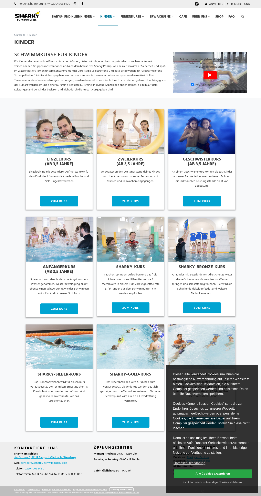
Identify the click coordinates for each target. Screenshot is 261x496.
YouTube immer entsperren (212, 84)
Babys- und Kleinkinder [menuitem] (72, 16)
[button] (242, 16)
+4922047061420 (58, 4)
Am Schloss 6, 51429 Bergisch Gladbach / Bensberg (45, 457)
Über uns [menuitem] (199, 16)
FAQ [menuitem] (231, 16)
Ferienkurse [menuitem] (131, 16)
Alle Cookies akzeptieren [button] (213, 473)
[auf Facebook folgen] (83, 4)
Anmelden (216, 4)
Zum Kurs (59, 201)
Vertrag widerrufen (121, 489)
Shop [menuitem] (219, 16)
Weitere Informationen (210, 66)
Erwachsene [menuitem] (160, 16)
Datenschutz (34, 489)
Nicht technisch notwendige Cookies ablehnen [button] (212, 482)
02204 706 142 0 (34, 468)
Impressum (19, 489)
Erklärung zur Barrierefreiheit (56, 489)
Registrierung (240, 4)
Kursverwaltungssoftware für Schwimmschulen (116, 492)
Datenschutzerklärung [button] (189, 463)
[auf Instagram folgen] (75, 4)
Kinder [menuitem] (106, 16)
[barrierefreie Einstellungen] (197, 4)
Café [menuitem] (183, 16)
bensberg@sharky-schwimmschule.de (44, 463)
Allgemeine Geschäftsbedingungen (90, 489)
